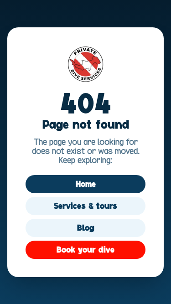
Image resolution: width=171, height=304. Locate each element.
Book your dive (85, 249)
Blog (85, 227)
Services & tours (85, 206)
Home (86, 184)
